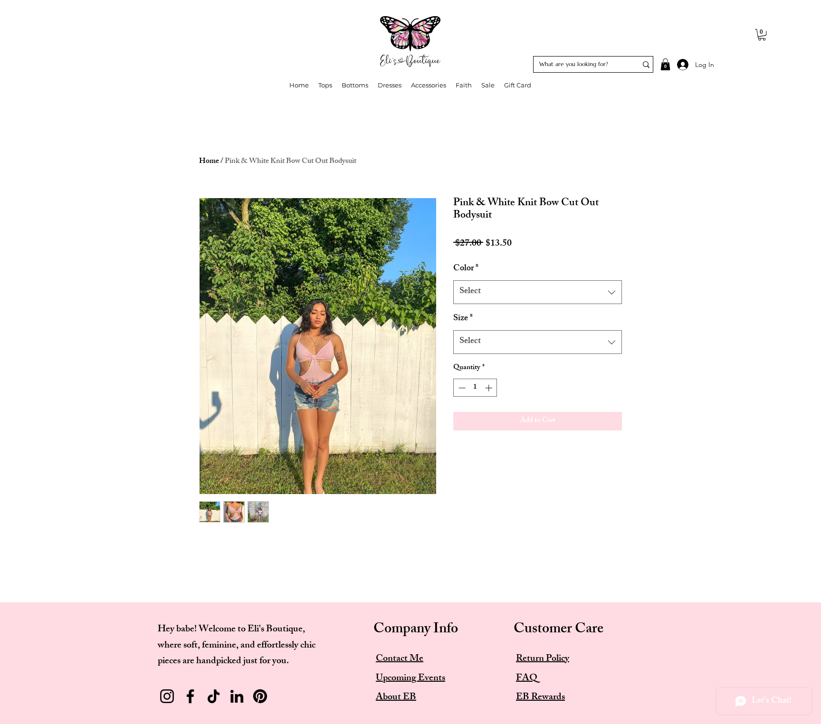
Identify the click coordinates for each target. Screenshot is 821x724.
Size (463, 319)
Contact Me (399, 659)
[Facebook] (190, 696)
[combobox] (537, 292)
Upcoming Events (410, 678)
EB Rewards (540, 697)
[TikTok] (213, 696)
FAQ (526, 678)
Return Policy (542, 659)
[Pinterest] (260, 696)
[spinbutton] (475, 388)
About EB (396, 697)
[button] (762, 34)
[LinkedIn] (237, 696)
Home (209, 162)
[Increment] (489, 388)
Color (465, 269)
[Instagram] (167, 696)
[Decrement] (461, 388)
